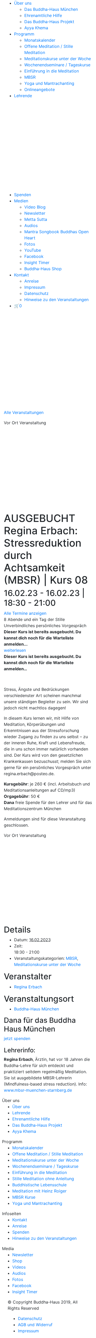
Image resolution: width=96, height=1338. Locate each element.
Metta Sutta (35, 219)
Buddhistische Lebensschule (39, 1184)
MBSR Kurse (23, 1197)
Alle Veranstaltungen (24, 412)
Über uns (22, 3)
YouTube (32, 250)
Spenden (22, 194)
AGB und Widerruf (35, 1324)
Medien (21, 200)
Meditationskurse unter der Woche (57, 58)
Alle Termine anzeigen (25, 613)
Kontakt (21, 274)
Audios (31, 225)
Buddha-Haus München (36, 1008)
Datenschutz (36, 293)
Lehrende (23, 95)
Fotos (29, 244)
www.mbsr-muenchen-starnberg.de (38, 1090)
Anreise (31, 281)
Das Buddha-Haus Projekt (49, 21)
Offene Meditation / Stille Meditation (47, 1153)
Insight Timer (36, 262)
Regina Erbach (28, 986)
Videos (19, 1267)
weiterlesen (15, 650)
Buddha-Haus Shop (43, 268)
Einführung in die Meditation (51, 71)
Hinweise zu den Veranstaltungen (56, 299)
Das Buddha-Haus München (51, 9)
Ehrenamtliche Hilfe (43, 15)
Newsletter (34, 213)
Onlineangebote (39, 89)
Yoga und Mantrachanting (49, 83)
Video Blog (35, 207)
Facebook (34, 256)
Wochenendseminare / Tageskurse (57, 64)
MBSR (30, 77)
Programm (24, 34)
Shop (17, 1260)
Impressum (34, 287)
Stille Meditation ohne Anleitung (43, 1178)
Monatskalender (39, 40)
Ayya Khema (36, 27)
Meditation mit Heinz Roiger (39, 1191)
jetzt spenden (17, 1038)
